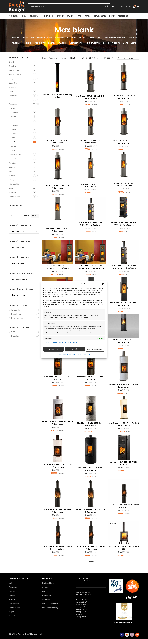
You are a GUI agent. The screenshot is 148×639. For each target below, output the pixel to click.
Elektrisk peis (14, 70)
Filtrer (34, 215)
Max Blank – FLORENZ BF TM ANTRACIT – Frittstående (57, 266)
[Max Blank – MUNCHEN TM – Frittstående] (123, 326)
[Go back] (52, 30)
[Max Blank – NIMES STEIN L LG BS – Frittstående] (123, 366)
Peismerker (13, 104)
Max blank (14, 142)
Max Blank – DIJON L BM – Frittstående (124, 96)
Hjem (44, 58)
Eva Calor (14, 121)
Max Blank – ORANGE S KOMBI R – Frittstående (90, 510)
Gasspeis (12, 79)
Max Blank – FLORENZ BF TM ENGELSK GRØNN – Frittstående (90, 266)
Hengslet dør (16, 314)
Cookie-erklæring (63, 354)
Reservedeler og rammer (18, 159)
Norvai (13, 146)
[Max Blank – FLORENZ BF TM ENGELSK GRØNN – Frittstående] (90, 252)
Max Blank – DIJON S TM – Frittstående (57, 186)
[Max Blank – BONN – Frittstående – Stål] (123, 532)
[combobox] (24, 231)
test (10, 171)
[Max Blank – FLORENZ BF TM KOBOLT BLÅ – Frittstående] (123, 252)
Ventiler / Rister (14, 196)
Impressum (86, 354)
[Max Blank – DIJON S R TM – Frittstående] (123, 123)
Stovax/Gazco (15, 154)
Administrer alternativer (95, 349)
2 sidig (13, 332)
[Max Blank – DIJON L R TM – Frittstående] (57, 123)
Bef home (14, 112)
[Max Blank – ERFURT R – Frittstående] (90, 167)
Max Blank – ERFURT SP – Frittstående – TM (124, 184)
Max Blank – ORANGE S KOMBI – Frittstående (57, 510)
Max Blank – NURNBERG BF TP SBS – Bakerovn (124, 463)
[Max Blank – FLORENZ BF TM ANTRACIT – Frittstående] (57, 252)
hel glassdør (15, 310)
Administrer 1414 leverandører (55, 342)
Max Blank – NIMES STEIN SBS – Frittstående (90, 469)
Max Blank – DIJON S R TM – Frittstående (124, 142)
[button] (104, 284)
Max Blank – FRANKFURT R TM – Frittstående (123, 303)
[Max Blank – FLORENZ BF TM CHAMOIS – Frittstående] (90, 208)
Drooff (13, 117)
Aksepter (53, 349)
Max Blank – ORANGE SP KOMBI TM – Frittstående (91, 547)
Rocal (12, 150)
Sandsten (12, 163)
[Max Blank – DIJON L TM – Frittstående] (90, 123)
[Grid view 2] (105, 58)
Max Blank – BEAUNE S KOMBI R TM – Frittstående (90, 97)
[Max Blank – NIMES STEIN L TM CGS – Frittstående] (123, 408)
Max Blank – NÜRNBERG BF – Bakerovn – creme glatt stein (58, 629)
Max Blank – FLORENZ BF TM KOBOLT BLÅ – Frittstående (124, 266)
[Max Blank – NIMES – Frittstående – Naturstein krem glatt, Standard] (123, 570)
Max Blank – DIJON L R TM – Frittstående (58, 141)
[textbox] (24, 231)
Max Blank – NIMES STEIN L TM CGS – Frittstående (124, 424)
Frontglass (15, 336)
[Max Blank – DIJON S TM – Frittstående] (57, 167)
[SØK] (107, 6)
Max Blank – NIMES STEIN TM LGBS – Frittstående (57, 422)
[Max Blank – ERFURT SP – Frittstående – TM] (123, 166)
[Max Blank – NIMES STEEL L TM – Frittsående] (90, 363)
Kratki (12, 138)
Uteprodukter (14, 184)
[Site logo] (17, 6)
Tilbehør (12, 176)
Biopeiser (12, 66)
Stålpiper (12, 167)
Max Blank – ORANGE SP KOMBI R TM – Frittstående (57, 547)
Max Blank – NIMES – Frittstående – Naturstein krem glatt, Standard (123, 586)
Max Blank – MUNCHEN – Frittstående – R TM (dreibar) (91, 584)
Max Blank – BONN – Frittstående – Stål (124, 547)
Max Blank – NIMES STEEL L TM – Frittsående (90, 378)
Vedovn (11, 188)
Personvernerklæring (75, 354)
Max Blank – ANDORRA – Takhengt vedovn (58, 95)
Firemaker (14, 125)
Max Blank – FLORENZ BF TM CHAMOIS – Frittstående (91, 223)
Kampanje (12, 87)
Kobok (13, 133)
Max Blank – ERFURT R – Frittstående (91, 185)
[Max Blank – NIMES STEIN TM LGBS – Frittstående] (57, 407)
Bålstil (12, 108)
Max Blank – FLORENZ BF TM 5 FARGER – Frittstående (123, 223)
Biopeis (11, 62)
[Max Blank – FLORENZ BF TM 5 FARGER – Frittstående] (123, 208)
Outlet (11, 91)
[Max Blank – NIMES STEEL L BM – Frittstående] (57, 363)
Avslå (74, 349)
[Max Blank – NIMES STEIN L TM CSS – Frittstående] (57, 448)
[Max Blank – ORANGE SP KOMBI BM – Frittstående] (123, 491)
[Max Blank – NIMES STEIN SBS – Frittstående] (90, 450)
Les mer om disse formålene (73, 342)
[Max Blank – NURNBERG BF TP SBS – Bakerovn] (123, 447)
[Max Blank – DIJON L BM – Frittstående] (123, 78)
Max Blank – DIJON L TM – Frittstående (91, 141)
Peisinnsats (13, 95)
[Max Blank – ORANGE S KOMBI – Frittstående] (57, 493)
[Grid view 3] (108, 58)
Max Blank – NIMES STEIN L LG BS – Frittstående (123, 385)
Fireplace (13, 129)
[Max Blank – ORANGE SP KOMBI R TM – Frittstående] (57, 532)
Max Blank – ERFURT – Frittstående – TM (58, 591)
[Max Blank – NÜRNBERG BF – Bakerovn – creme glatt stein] (57, 614)
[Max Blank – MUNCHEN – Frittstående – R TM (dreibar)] (90, 569)
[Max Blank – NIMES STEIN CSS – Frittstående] (90, 408)
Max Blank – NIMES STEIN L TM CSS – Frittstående (57, 465)
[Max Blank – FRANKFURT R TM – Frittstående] (123, 289)
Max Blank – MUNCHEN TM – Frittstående (124, 341)
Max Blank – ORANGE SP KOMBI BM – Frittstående (124, 506)
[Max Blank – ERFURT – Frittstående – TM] (57, 573)
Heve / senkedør (17, 318)
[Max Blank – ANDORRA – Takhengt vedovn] (57, 78)
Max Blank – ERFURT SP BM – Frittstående (57, 229)
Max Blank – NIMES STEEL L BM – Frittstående (57, 378)
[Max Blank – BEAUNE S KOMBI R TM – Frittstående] (90, 78)
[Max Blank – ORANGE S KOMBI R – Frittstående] (90, 493)
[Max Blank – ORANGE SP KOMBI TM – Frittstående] (90, 532)
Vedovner (12, 192)
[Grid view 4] (113, 58)
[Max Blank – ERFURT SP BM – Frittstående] (57, 212)
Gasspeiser (13, 83)
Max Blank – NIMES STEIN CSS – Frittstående (90, 424)
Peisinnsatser (14, 100)
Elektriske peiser (15, 74)
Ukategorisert (14, 180)
